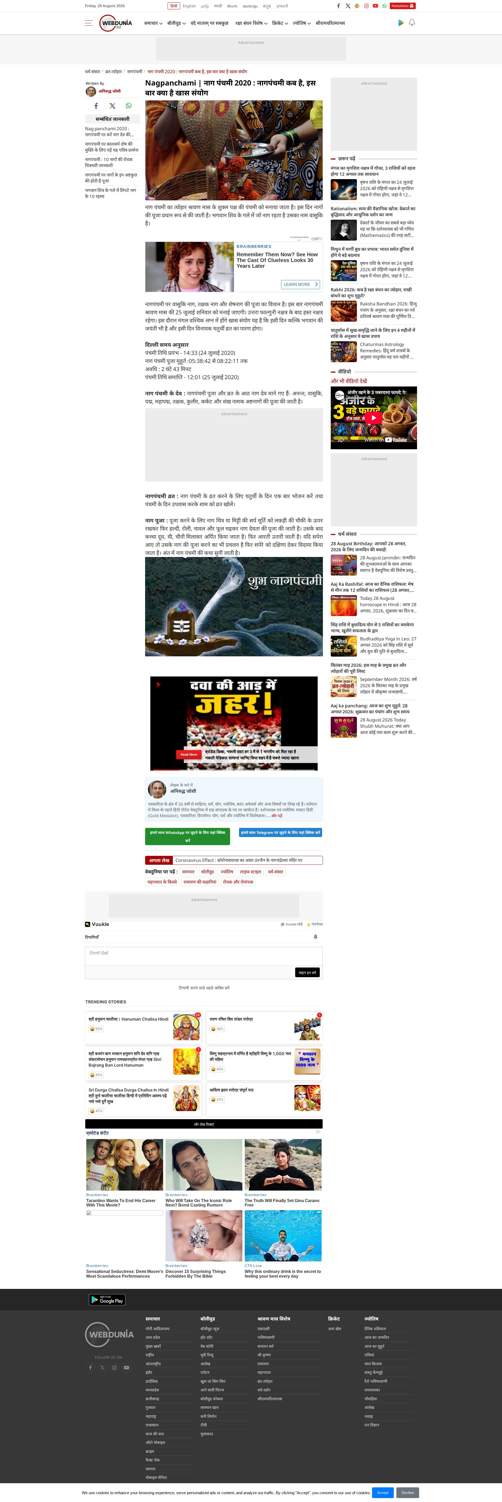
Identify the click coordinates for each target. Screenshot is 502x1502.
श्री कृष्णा (264, 1354)
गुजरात (151, 1407)
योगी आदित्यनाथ (157, 1328)
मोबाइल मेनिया (156, 1477)
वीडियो (344, 371)
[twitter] (348, 6)
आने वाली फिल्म (212, 1389)
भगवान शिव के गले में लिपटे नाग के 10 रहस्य (110, 193)
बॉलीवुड (174, 23)
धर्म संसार (347, 534)
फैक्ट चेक (153, 1460)
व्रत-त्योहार (113, 72)
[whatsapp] (128, 105)
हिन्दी (173, 5)
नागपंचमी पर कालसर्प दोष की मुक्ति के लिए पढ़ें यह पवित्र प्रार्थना (111, 147)
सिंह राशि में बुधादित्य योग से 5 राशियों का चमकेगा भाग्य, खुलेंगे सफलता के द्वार (372, 628)
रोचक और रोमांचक (238, 882)
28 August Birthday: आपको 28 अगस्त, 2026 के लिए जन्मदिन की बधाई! (368, 547)
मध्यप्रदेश (152, 1389)
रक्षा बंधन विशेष (249, 23)
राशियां (369, 1354)
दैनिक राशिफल (375, 1328)
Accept (383, 1492)
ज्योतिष (299, 23)
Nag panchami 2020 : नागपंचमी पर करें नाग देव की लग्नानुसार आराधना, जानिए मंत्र (109, 132)
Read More (189, 755)
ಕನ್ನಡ (267, 5)
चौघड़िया (370, 1398)
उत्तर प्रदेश (153, 1337)
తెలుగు (232, 5)
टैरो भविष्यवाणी (375, 1381)
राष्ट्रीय (150, 1354)
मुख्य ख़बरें (153, 1346)
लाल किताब (373, 1363)
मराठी (218, 5)
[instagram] (366, 6)
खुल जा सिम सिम (213, 1381)
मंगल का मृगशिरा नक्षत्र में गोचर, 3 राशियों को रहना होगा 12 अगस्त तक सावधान (373, 171)
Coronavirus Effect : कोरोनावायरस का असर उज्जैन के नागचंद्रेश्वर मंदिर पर (238, 860)
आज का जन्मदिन (376, 1337)
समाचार (151, 23)
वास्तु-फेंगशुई (373, 1372)
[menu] (90, 23)
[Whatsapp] (385, 6)
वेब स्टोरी (207, 1346)
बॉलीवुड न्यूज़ (210, 1328)
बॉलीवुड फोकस (212, 1398)
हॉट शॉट (207, 1337)
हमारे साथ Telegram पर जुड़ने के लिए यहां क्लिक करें (280, 832)
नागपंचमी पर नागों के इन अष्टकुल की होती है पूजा (111, 178)
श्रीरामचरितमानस (330, 23)
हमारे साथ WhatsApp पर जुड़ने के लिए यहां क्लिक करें (187, 836)
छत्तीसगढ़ (152, 1398)
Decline (408, 1492)
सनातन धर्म (265, 1346)
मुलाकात (207, 1433)
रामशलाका (372, 1389)
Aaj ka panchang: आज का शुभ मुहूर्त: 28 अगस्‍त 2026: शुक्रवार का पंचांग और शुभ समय (370, 709)
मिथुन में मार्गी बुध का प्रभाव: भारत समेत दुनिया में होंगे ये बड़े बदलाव (372, 252)
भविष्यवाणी (266, 1337)
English (189, 5)
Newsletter (400, 5)
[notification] (412, 22)
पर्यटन (205, 1372)
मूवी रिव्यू (207, 1354)
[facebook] (339, 6)
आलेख (205, 1363)
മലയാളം (250, 5)
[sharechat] (357, 6)
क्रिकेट (277, 23)
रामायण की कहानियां (200, 882)
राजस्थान (152, 1424)
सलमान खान (210, 1407)
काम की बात (155, 1433)
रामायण (263, 1363)
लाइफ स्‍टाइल (250, 872)
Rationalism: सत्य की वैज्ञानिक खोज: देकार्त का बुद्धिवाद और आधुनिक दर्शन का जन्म (373, 212)
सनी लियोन (208, 1416)
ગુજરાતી (282, 5)
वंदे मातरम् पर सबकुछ (210, 23)
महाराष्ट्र (151, 1416)
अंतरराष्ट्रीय (153, 1363)
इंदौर (149, 1372)
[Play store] (401, 22)
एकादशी (264, 1328)
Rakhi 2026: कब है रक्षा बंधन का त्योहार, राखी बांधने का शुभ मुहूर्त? (371, 293)
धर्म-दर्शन (264, 1389)
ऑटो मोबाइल (155, 1442)
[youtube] (375, 6)
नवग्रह (368, 1416)
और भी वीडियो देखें (349, 381)
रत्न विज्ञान (371, 1424)
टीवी (204, 1424)
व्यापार (150, 1468)
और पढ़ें (276, 815)
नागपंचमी (134, 72)
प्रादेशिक (152, 1381)
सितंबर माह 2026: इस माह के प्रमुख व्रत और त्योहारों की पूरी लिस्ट (368, 668)
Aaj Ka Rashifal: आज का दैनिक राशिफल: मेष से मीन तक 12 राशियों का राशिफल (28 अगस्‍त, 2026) (372, 587)
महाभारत (264, 1372)
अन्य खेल (334, 1328)
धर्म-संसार (92, 72)
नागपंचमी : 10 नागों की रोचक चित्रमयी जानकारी (109, 162)
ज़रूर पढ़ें (346, 158)
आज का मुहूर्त (374, 1346)
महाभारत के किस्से (162, 882)
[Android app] (107, 1299)
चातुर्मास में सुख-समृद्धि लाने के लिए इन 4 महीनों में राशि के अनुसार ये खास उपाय (373, 333)
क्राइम (150, 1451)
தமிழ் (205, 5)
